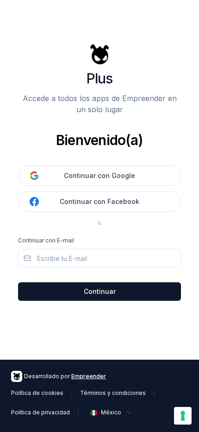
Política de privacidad (40, 412)
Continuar (100, 291)
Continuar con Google (99, 175)
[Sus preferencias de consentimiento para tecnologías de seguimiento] (183, 416)
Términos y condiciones (113, 392)
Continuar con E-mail (46, 240)
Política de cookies (37, 392)
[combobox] (111, 412)
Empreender (88, 376)
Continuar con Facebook (99, 201)
